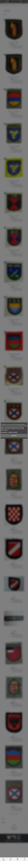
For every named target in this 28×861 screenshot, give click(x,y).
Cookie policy (4, 432)
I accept (14, 435)
